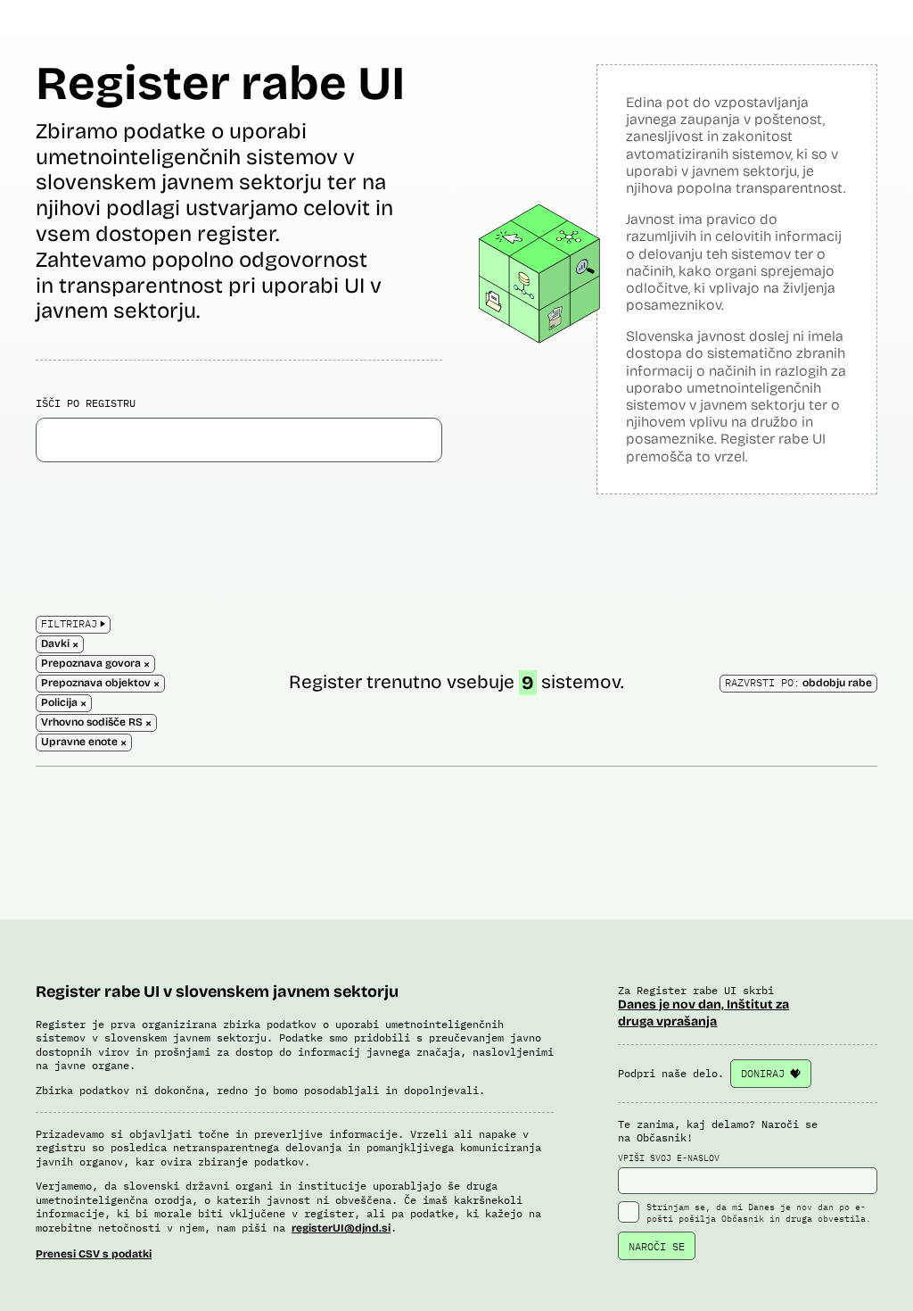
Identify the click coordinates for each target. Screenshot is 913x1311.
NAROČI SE (657, 1246)
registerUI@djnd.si (341, 1228)
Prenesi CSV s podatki (94, 1254)
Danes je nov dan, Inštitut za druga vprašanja (703, 1012)
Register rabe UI (220, 83)
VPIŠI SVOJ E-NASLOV (669, 1158)
